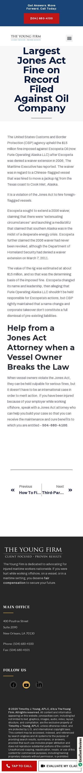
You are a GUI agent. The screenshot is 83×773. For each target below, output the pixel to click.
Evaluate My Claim (63, 766)
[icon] (13, 684)
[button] (69, 38)
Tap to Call (22, 766)
